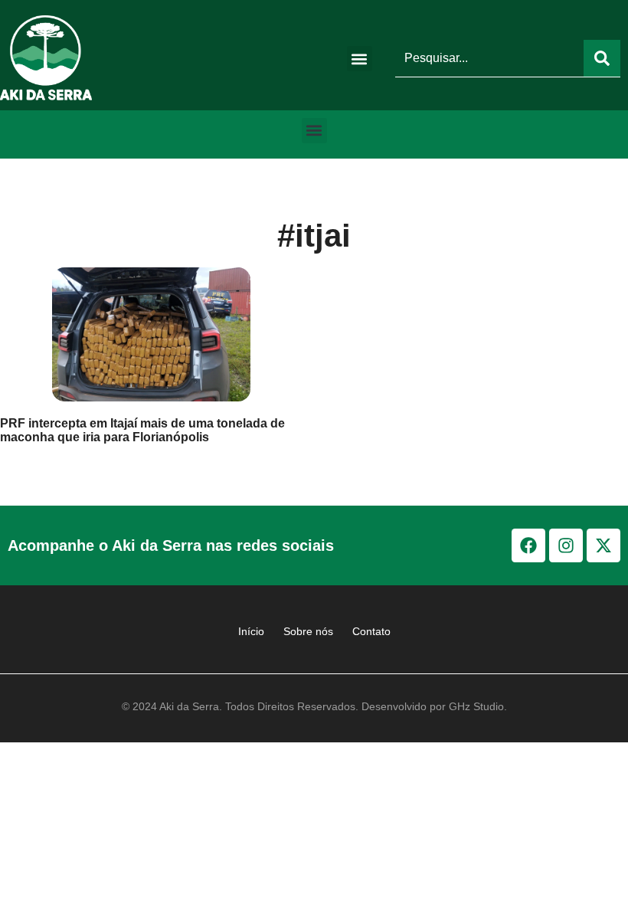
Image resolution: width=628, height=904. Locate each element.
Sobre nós (308, 631)
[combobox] (489, 58)
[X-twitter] (603, 545)
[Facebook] (528, 545)
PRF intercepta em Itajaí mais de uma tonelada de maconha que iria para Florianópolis (142, 430)
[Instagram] (566, 545)
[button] (359, 58)
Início (251, 631)
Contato (371, 631)
